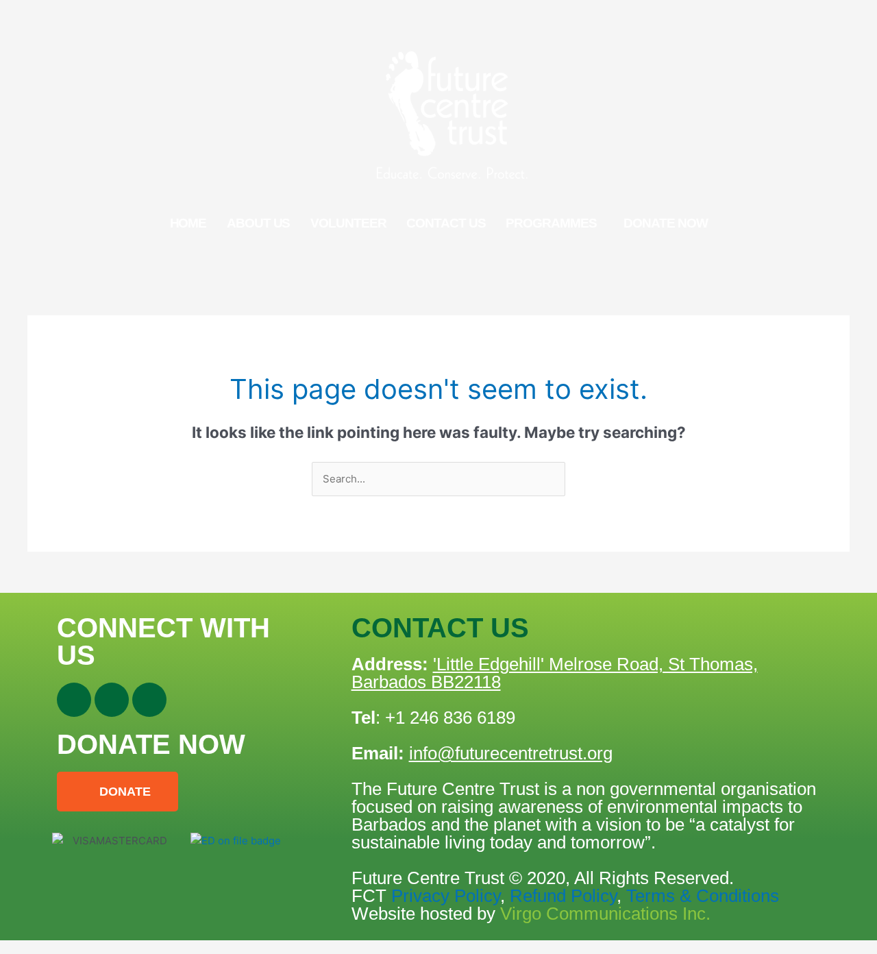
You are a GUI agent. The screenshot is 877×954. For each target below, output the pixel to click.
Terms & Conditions (700, 895)
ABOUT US (258, 223)
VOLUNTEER (348, 223)
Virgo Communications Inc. (605, 913)
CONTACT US (445, 223)
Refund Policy (563, 895)
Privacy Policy (445, 895)
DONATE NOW (665, 223)
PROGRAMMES (551, 223)
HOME (188, 223)
